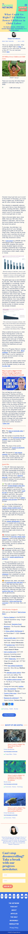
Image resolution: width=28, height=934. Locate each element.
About (14, 910)
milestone (5, 574)
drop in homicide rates (16, 431)
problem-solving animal (14, 679)
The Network (14, 903)
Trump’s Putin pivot (10, 693)
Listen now (6, 423)
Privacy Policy (14, 928)
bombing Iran (10, 645)
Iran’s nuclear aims (10, 652)
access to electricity (18, 447)
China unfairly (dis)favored (13, 631)
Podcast (14, 907)
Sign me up (8, 886)
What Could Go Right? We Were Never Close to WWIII (16, 746)
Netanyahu (12, 659)
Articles (14, 913)
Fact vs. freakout (9, 617)
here (19, 46)
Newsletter (14, 924)
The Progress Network (7, 6)
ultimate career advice (14, 672)
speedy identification (13, 521)
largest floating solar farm (16, 485)
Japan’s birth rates (10, 638)
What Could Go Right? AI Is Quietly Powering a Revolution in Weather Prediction (16, 778)
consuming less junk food (14, 582)
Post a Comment (9, 715)
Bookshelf (14, 920)
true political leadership (15, 665)
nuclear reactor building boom (11, 508)
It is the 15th (6, 366)
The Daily (14, 917)
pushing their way (7, 591)
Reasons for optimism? (11, 698)
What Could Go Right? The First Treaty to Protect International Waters (16, 809)
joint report (9, 241)
